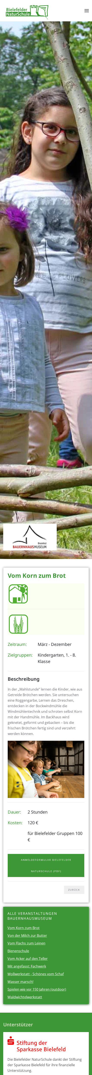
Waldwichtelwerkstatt (24, 997)
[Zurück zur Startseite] (27, 10)
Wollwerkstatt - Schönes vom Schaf (35, 974)
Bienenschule (18, 951)
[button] (87, 10)
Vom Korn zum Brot (23, 927)
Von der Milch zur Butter (27, 935)
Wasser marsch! (20, 981)
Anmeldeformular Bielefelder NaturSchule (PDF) (46, 865)
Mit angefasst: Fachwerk (26, 966)
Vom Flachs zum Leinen (26, 943)
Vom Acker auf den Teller (27, 958)
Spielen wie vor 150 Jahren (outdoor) (36, 989)
